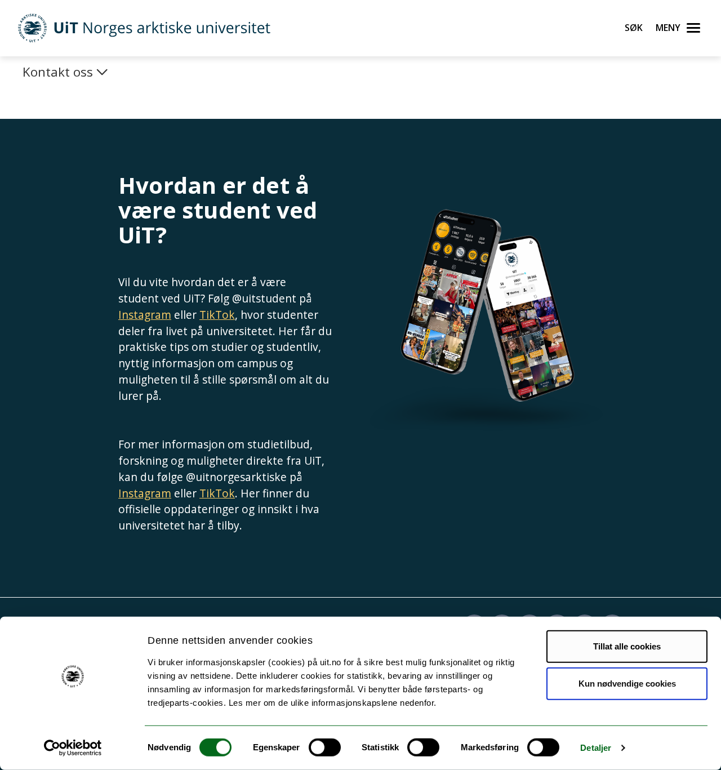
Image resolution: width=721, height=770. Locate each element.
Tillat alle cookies (627, 646)
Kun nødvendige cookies (627, 683)
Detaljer (595, 748)
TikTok (217, 314)
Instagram (144, 314)
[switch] (325, 747)
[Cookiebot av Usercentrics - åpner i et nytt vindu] (73, 748)
